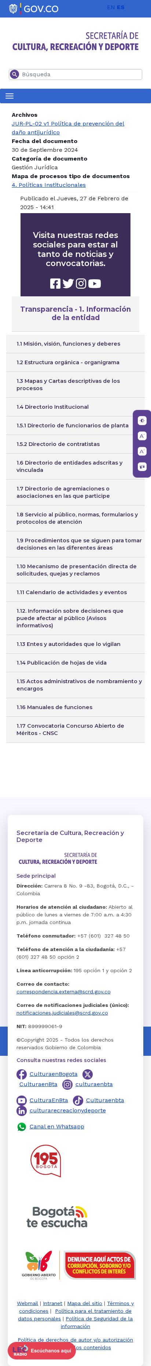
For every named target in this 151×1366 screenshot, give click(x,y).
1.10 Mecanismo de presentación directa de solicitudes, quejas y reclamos (76, 570)
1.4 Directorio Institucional (52, 407)
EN (111, 7)
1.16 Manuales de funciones (54, 707)
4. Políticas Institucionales (49, 184)
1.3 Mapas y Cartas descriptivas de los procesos (68, 385)
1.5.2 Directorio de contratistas (58, 444)
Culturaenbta (105, 1100)
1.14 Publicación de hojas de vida (61, 662)
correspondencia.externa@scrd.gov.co (63, 991)
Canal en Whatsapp (57, 1126)
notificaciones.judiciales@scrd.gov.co (62, 1013)
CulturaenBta (38, 1084)
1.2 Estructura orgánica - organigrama (67, 362)
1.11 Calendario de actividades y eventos (71, 592)
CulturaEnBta (49, 1100)
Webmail (27, 1303)
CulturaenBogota (54, 1073)
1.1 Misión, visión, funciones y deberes (68, 343)
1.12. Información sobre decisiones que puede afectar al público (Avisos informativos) (70, 618)
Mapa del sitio (84, 1303)
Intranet (52, 1303)
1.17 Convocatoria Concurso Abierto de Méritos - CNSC (70, 729)
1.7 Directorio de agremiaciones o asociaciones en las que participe (63, 492)
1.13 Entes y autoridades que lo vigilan (68, 644)
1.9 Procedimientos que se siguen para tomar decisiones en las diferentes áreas (79, 544)
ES (121, 7)
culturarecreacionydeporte (68, 1110)
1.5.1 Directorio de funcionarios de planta (72, 425)
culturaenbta (94, 1084)
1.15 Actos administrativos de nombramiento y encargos (79, 685)
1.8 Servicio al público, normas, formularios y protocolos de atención (77, 518)
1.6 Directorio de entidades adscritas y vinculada (69, 466)
